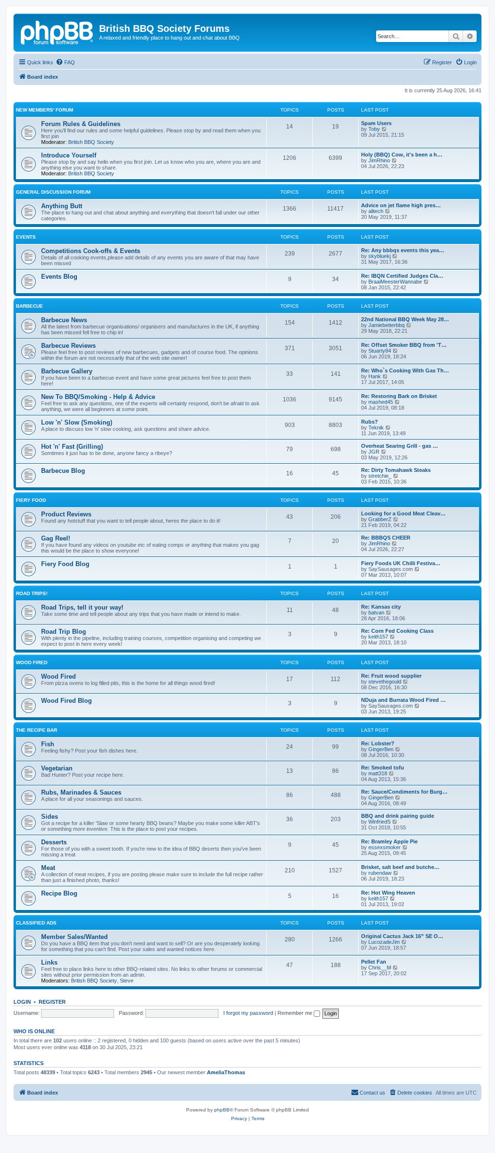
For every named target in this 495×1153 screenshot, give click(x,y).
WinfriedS (379, 822)
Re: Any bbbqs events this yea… (402, 250)
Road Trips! (31, 593)
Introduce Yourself (68, 155)
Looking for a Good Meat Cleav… (403, 513)
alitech (375, 211)
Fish (47, 744)
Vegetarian (57, 768)
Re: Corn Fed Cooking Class (397, 631)
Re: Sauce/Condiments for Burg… (404, 792)
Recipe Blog (59, 893)
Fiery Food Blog (65, 564)
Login (22, 1002)
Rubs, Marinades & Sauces (81, 792)
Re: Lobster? (377, 743)
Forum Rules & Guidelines (80, 124)
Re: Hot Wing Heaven (388, 893)
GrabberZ (380, 519)
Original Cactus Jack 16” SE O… (402, 936)
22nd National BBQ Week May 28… (405, 319)
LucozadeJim (384, 942)
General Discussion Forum (53, 192)
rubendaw (380, 873)
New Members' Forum (44, 110)
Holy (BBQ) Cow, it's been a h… (401, 154)
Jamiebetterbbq (386, 325)
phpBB (222, 1109)
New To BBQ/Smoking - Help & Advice (98, 396)
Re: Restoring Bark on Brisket (399, 396)
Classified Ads (36, 922)
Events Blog (59, 276)
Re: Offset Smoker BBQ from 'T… (404, 345)
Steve (126, 980)
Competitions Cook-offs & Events (90, 251)
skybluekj (379, 256)
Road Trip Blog (63, 631)
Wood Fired (31, 662)
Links (49, 962)
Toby (374, 129)
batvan (376, 612)
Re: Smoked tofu (382, 767)
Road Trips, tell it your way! (82, 607)
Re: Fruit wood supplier (391, 676)
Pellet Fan (373, 962)
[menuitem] (65, 62)
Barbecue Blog (63, 470)
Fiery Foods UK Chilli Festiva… (400, 563)
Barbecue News (64, 320)
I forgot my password (248, 1013)
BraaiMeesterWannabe (395, 282)
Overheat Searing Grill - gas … (399, 446)
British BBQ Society (91, 142)
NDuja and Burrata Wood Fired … (403, 700)
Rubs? (369, 422)
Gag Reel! (55, 538)
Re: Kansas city (381, 607)
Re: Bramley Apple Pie (389, 841)
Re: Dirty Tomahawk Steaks (396, 470)
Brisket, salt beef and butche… (400, 867)
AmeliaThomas (226, 1072)
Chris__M (379, 967)
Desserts (54, 842)
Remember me (295, 1013)
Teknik (376, 427)
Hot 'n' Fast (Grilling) (72, 446)
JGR (373, 452)
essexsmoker (384, 847)
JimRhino (379, 160)
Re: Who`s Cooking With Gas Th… (405, 370)
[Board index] (57, 31)
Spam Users (376, 123)
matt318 (377, 773)
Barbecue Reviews (68, 345)
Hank (374, 376)
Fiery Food (31, 500)
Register (52, 1002)
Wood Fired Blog (66, 700)
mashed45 (380, 402)
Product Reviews (66, 514)
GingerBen (380, 749)
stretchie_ (380, 476)
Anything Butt (61, 206)
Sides (49, 816)
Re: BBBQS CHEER (385, 538)
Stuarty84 (379, 351)
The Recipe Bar (36, 730)
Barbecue (29, 306)
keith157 (378, 637)
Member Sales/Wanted (74, 936)
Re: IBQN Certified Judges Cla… (402, 276)
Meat (48, 867)
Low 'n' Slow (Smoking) (76, 422)
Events (26, 237)
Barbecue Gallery (66, 371)
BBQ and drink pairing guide (397, 816)
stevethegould (384, 681)
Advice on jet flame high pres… (401, 205)
